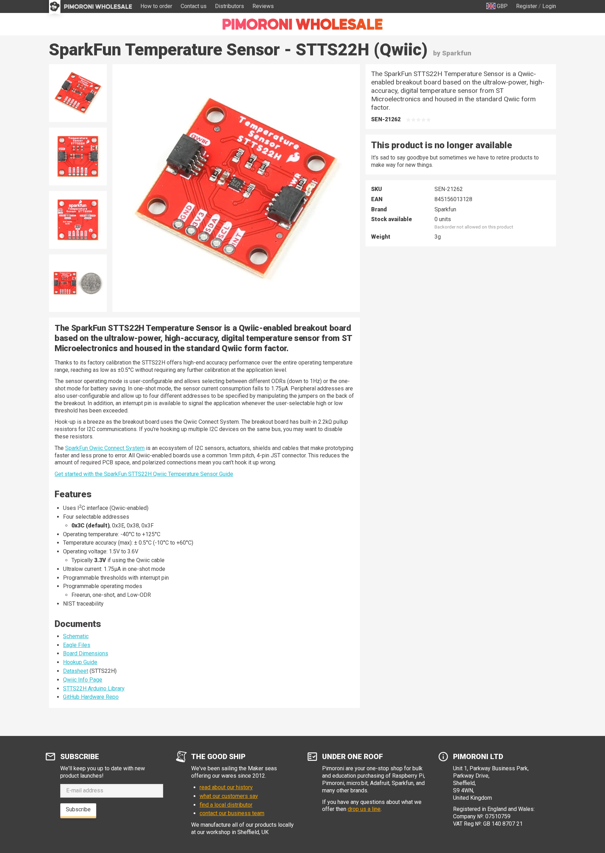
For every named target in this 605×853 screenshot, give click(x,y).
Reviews (263, 6)
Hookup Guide (80, 662)
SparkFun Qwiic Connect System (105, 448)
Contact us (194, 6)
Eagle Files (76, 645)
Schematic (76, 636)
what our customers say (229, 796)
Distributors (229, 6)
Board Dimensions (85, 653)
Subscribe (78, 809)
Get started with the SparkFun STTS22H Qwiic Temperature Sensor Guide (144, 474)
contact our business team (232, 813)
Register (526, 6)
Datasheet (75, 671)
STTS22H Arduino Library (94, 688)
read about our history (226, 787)
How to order (156, 6)
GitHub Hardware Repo (91, 697)
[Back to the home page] (302, 24)
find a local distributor (226, 804)
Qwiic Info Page (82, 679)
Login (549, 6)
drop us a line (364, 809)
